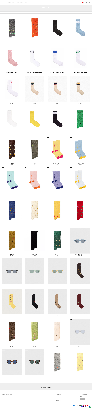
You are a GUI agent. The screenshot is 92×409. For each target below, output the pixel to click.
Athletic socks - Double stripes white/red (12, 102)
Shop (4, 5)
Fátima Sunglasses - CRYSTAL (80, 345)
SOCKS (13, 2)
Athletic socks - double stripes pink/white (12, 72)
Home (2, 5)
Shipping (57, 395)
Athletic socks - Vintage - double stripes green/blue (34, 102)
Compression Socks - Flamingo (12, 315)
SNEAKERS (21, 2)
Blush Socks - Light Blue (80, 163)
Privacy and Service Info (58, 394)
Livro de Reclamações (58, 399)
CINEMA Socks (12, 254)
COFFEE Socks (57, 254)
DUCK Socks (57, 345)
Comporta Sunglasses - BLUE (80, 254)
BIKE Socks (34, 163)
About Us (35, 394)
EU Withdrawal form (58, 400)
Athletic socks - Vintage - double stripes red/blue (57, 102)
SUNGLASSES (26, 2)
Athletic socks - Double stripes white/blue (57, 72)
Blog (34, 396)
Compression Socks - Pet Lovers (57, 315)
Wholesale (35, 399)
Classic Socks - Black (34, 254)
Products (7, 5)
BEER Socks (12, 163)
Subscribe (82, 398)
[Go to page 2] (48, 380)
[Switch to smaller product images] (2, 12)
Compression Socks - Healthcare (34, 315)
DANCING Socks (12, 345)
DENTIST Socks (34, 345)
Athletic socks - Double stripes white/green (80, 72)
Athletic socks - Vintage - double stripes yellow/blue (80, 102)
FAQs (56, 396)
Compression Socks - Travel (80, 315)
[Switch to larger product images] (1, 12)
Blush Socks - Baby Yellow (57, 163)
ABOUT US (9, 2)
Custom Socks (35, 395)
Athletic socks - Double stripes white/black (34, 72)
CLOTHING (17, 2)
